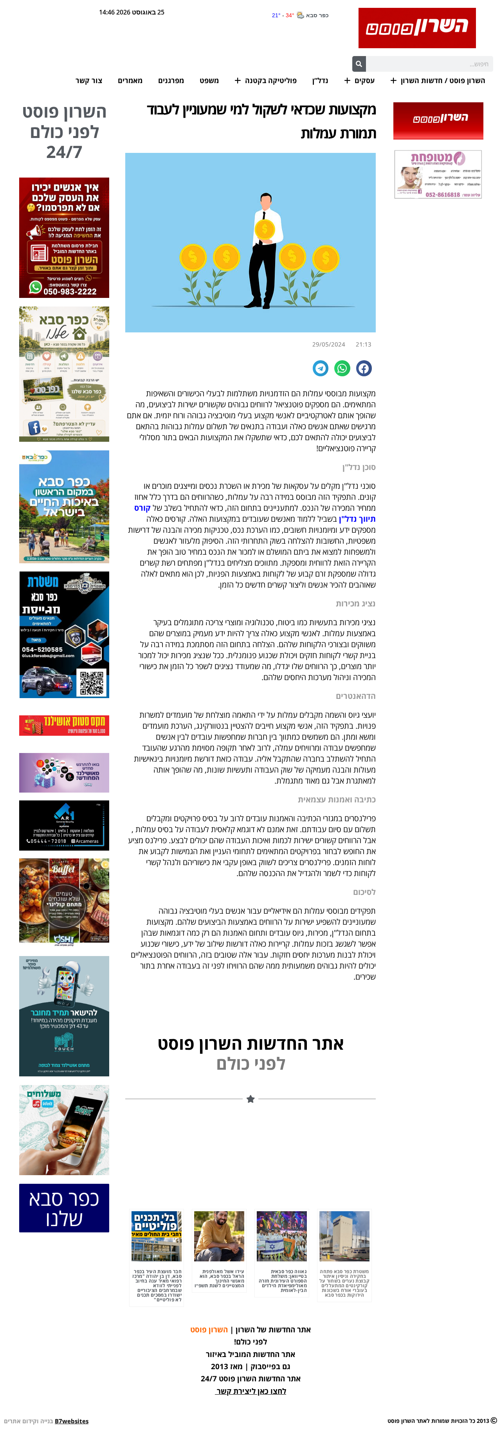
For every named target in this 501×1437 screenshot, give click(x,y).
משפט (209, 80)
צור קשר (89, 80)
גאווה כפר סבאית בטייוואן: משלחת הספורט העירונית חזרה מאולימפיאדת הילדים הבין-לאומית (283, 1281)
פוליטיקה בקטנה (271, 80)
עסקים (365, 80)
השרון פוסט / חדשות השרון (443, 80)
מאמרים (130, 80)
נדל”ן (320, 80)
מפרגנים (171, 80)
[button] (364, 368)
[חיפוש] (359, 64)
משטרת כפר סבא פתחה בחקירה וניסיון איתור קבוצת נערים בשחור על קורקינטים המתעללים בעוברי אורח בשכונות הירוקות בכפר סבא (344, 1283)
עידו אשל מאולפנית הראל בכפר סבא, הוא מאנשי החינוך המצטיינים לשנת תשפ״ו (219, 1278)
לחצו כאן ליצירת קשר (251, 1391)
